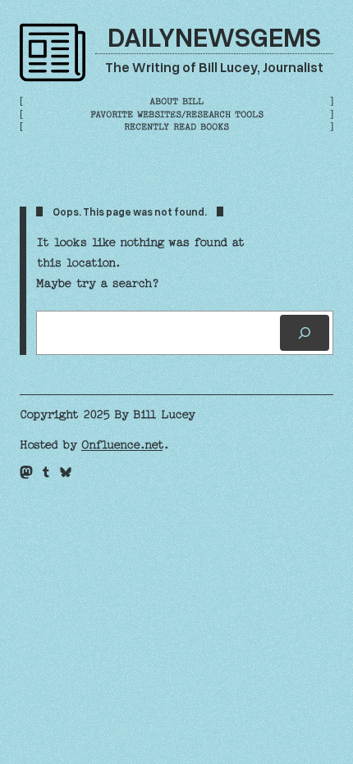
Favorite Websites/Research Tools (177, 114)
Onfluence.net (122, 445)
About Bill (176, 101)
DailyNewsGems (214, 36)
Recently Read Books (176, 126)
